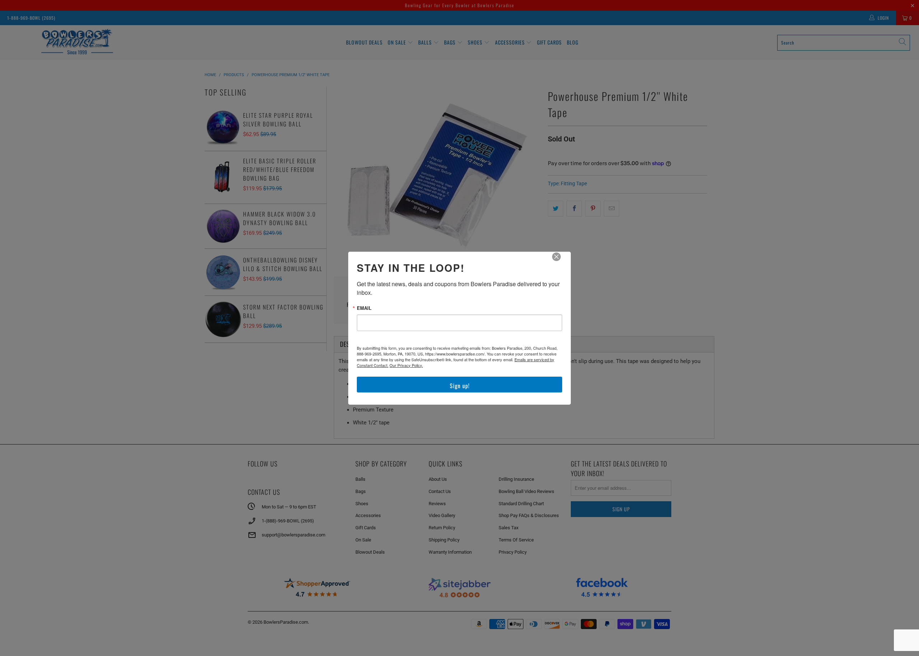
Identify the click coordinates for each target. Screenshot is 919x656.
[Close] (561, 262)
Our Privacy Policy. (406, 365)
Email (364, 308)
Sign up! (460, 385)
